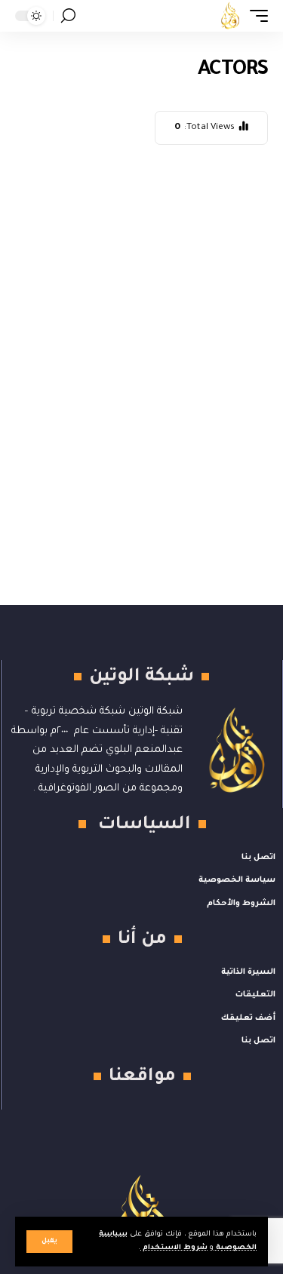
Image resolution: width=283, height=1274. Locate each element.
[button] (49, 1241)
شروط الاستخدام (174, 1248)
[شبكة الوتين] (230, 16)
